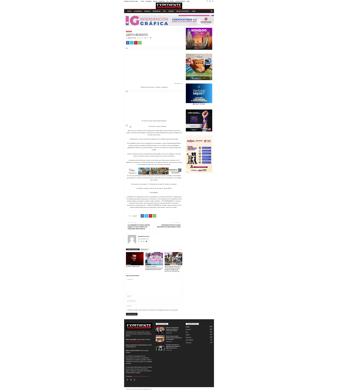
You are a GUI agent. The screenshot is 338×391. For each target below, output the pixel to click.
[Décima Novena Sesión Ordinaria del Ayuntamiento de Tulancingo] (160, 338)
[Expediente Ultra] (169, 6)
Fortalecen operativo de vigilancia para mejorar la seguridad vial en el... (173, 346)
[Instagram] (210, 1)
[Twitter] (213, 1)
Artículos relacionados (132, 249)
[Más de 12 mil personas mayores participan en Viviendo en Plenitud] (160, 330)
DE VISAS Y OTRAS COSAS (133, 266)
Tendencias (162, 1)
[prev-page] (179, 249)
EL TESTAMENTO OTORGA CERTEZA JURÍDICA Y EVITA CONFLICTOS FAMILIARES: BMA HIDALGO (139, 227)
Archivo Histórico (180, 1)
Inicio (142, 1)
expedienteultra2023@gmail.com (141, 376)
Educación (188, 337)
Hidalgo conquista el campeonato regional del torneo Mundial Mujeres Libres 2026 (154, 268)
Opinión (188, 334)
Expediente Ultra (132, 38)
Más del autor (144, 249)
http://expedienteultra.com (143, 238)
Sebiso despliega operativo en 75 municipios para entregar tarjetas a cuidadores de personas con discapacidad (173, 269)
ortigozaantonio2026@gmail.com (134, 341)
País (167, 1)
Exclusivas (188, 342)
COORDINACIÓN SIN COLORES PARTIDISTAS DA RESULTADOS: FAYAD (169, 226)
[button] (211, 11)
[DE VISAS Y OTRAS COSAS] (135, 258)
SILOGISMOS (148, 1)
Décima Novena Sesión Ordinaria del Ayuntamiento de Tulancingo (173, 337)
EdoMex (172, 1)
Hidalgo (155, 1)
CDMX (188, 1)
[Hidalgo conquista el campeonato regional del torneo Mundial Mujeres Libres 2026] (154, 258)
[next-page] (181, 249)
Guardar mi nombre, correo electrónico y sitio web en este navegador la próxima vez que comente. (153, 310)
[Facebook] (207, 1)
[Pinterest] (136, 42)
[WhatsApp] (140, 42)
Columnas (132, 29)
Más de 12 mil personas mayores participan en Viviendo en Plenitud (172, 329)
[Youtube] (146, 241)
